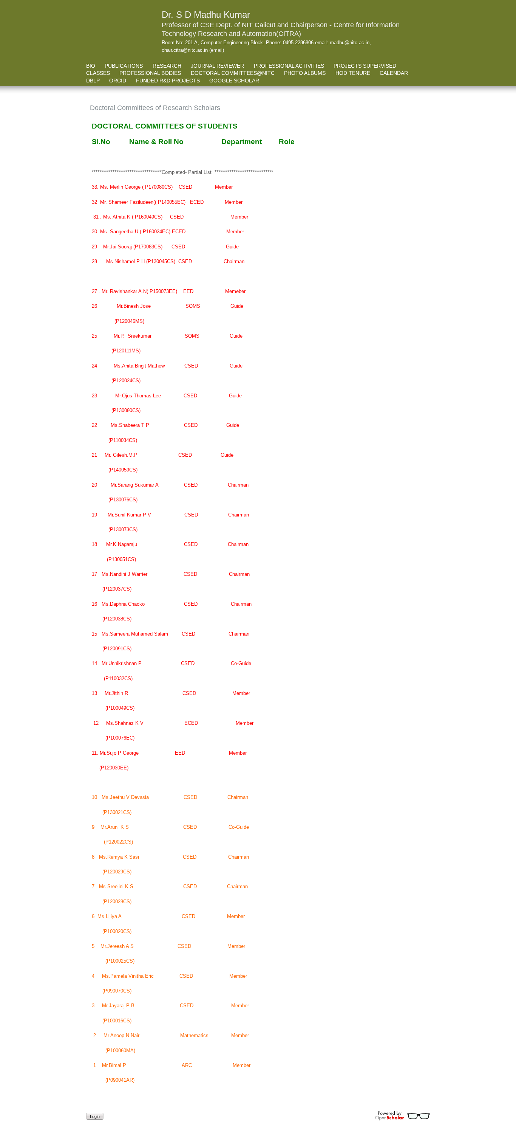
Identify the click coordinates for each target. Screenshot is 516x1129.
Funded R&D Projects (168, 81)
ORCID (117, 81)
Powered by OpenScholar (402, 1116)
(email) (216, 50)
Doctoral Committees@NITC (233, 73)
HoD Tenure (352, 73)
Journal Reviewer (217, 66)
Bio (90, 66)
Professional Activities (289, 66)
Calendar (394, 73)
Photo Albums (305, 73)
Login (95, 1116)
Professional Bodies (150, 73)
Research (167, 66)
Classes (98, 73)
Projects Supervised (365, 66)
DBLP (93, 81)
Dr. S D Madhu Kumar (206, 14)
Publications (124, 66)
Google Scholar (234, 81)
